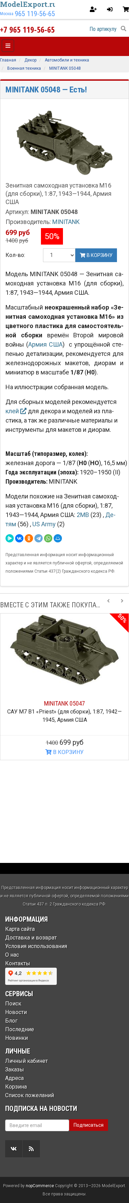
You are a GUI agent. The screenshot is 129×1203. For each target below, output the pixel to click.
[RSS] (31, 1148)
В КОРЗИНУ (68, 752)
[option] (64, 686)
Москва (6, 13)
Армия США (45, 344)
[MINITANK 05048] (64, 142)
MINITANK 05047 (64, 703)
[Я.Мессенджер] (10, 538)
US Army (44, 524)
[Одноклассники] (29, 538)
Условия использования (36, 946)
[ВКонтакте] (19, 538)
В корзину (99, 255)
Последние (19, 1029)
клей (13, 411)
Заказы (14, 1069)
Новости (16, 1012)
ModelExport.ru (28, 4)
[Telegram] (38, 538)
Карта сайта (20, 929)
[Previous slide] (108, 604)
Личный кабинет (26, 1061)
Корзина (16, 1086)
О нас (12, 955)
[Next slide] (122, 604)
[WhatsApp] (48, 538)
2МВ (83, 514)
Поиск (13, 1003)
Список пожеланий (29, 1095)
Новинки (16, 1038)
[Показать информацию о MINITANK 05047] (64, 650)
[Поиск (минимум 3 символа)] (123, 28)
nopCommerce (40, 1185)
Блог (11, 1021)
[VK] (13, 1148)
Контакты (17, 963)
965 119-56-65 (35, 14)
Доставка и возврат (31, 937)
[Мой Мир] (58, 538)
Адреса (14, 1078)
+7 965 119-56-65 (27, 29)
